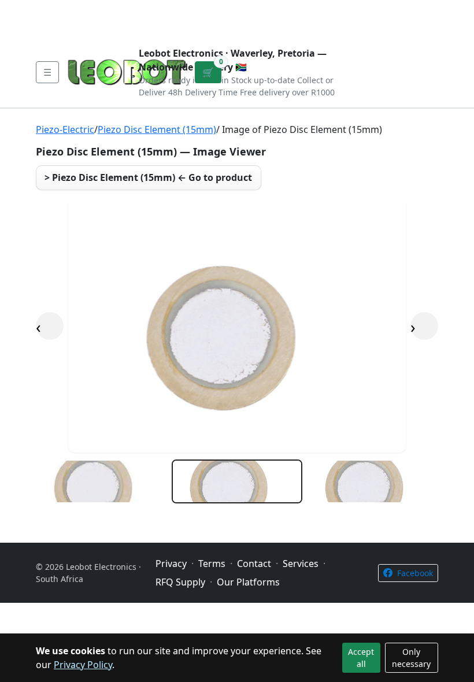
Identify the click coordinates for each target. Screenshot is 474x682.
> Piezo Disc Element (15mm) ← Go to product (148, 177)
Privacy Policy (83, 664)
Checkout (331, 18)
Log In (379, 18)
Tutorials (57, 9)
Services (301, 563)
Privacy (287, 9)
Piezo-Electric (65, 129)
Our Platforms (225, 9)
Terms (61, 27)
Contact (163, 9)
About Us (111, 9)
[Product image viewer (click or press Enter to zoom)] (237, 326)
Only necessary (411, 657)
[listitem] (101, 481)
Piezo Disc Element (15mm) (157, 129)
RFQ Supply (180, 582)
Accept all (361, 657)
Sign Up (419, 18)
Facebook (415, 573)
